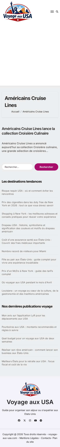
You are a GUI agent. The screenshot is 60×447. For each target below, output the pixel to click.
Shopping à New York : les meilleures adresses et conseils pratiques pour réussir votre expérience (30, 215)
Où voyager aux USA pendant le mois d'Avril (27, 282)
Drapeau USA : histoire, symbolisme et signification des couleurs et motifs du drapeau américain (28, 228)
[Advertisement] (30, 54)
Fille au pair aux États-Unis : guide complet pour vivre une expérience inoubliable (29, 261)
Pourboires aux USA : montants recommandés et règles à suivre (29, 328)
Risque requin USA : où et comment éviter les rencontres (27, 192)
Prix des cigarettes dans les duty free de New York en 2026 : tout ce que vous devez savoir (27, 204)
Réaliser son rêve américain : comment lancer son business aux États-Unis (30, 351)
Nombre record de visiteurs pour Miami (24, 251)
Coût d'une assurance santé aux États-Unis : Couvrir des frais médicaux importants (27, 241)
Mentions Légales (29, 438)
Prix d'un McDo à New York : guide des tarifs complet (27, 272)
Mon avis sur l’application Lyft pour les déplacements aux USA (23, 317)
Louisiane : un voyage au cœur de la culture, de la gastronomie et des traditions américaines (30, 292)
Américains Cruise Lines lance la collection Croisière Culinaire (28, 131)
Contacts (46, 438)
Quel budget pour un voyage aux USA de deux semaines (28, 340)
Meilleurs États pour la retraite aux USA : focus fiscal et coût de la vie (28, 363)
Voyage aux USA (30, 402)
